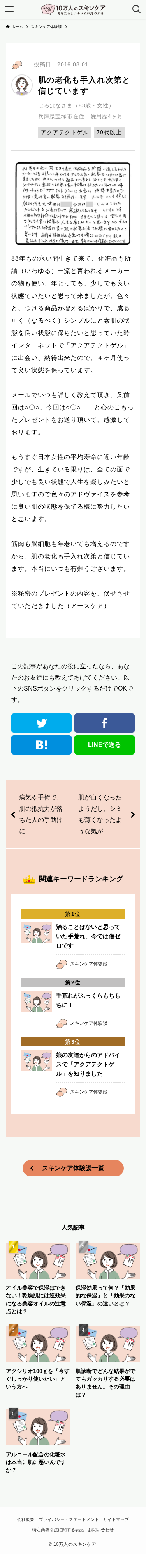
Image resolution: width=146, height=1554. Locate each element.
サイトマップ (116, 1519)
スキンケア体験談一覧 (73, 1168)
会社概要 (25, 1519)
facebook (104, 723)
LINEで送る (104, 744)
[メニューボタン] (9, 9)
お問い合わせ (101, 1529)
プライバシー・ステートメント (69, 1519)
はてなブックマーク (41, 745)
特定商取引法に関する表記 (58, 1529)
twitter (41, 723)
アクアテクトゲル (65, 132)
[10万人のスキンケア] (73, 9)
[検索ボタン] (136, 9)
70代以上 (109, 132)
